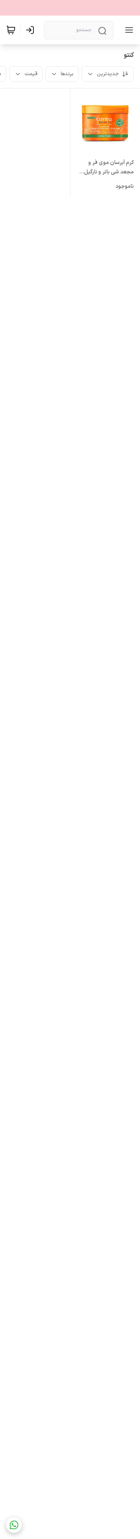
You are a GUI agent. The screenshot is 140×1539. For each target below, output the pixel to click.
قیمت (30, 74)
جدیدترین (108, 74)
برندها (67, 74)
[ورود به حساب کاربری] (31, 30)
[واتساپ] (14, 1525)
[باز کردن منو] (127, 30)
